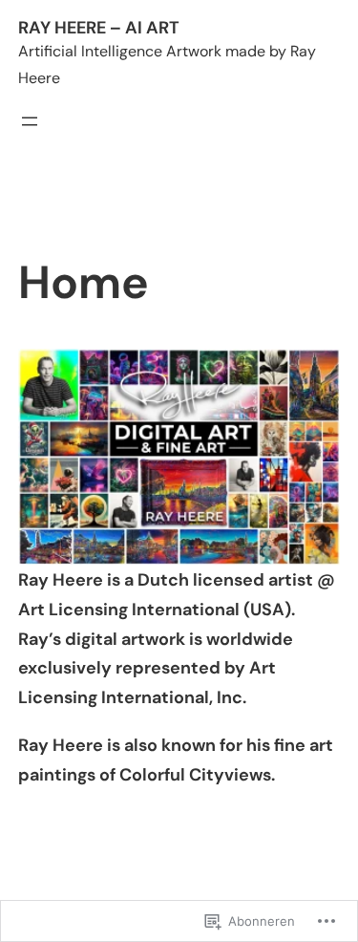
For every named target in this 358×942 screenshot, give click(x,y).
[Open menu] (29, 121)
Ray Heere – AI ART (98, 27)
